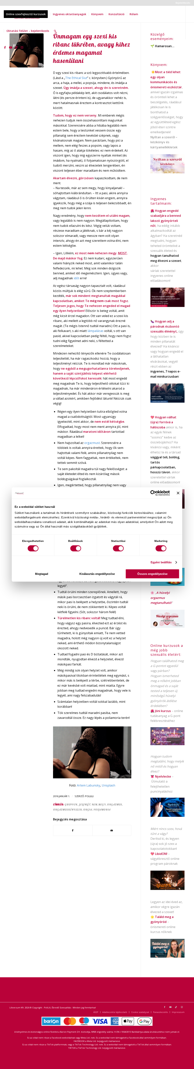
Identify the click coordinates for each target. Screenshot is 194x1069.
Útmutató (158, 781)
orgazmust (92, 443)
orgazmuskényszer (67, 809)
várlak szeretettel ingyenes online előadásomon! (162, 276)
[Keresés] (55, 31)
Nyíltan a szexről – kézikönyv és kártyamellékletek (164, 142)
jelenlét (84, 804)
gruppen (71, 804)
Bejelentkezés (183, 2)
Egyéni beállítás (161, 562)
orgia (87, 809)
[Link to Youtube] (10, 47)
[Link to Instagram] (22, 47)
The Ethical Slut (76, 78)
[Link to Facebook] (5, 47)
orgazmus (114, 804)
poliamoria (101, 809)
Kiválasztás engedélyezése (97, 573)
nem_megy (99, 804)
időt (77, 278)
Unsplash (108, 785)
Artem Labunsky (88, 785)
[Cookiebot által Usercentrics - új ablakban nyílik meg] (153, 493)
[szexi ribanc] (26, 50)
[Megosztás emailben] (111, 830)
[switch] (75, 548)
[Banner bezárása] (178, 493)
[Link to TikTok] (16, 47)
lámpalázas (96, 331)
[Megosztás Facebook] (72, 830)
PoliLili (89, 796)
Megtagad (41, 573)
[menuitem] (182, 3)
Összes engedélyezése (152, 573)
